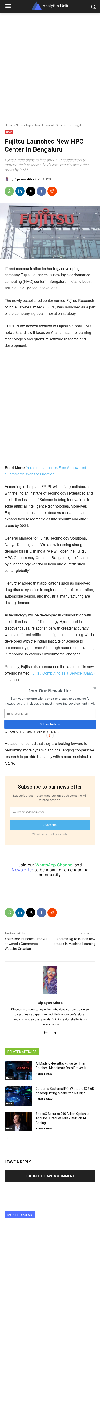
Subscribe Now (50, 724)
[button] (49, 690)
